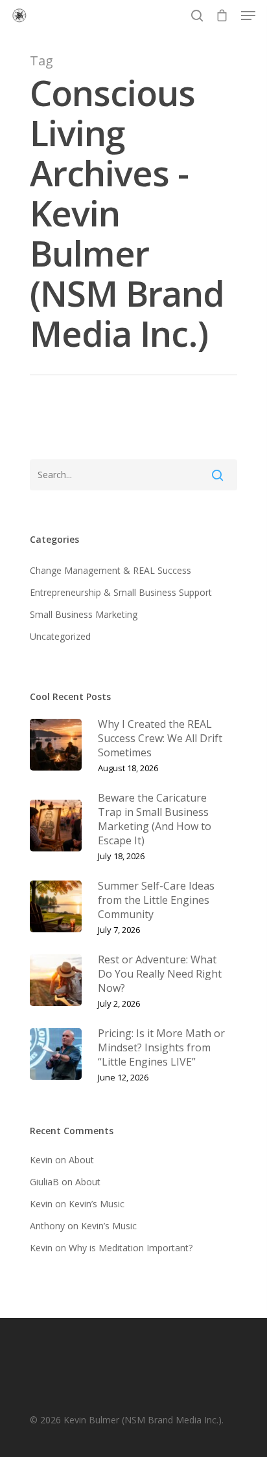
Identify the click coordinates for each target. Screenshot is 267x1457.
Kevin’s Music (96, 1204)
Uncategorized (60, 636)
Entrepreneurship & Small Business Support (121, 592)
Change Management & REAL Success (110, 570)
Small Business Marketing (83, 614)
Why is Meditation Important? (130, 1248)
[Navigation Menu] (248, 15)
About (81, 1160)
